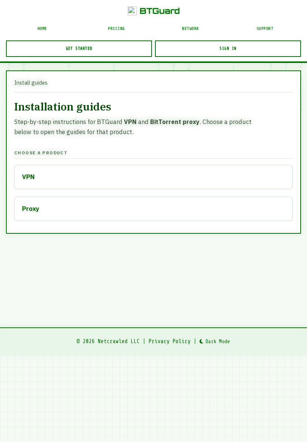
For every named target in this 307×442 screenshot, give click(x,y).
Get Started (79, 48)
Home (42, 28)
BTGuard (160, 11)
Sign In (227, 48)
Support (265, 28)
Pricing (116, 28)
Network (190, 28)
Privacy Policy (170, 341)
